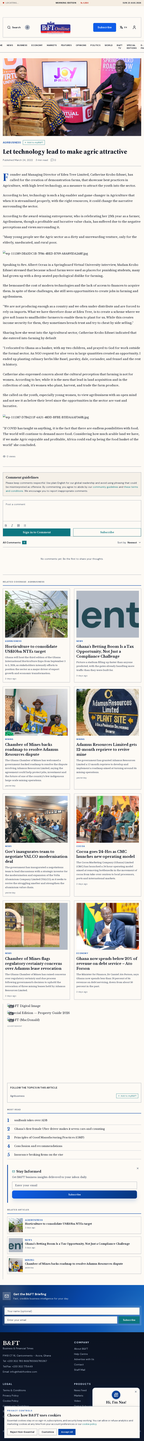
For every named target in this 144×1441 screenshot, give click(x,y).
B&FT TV (119, 46)
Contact (79, 1364)
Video (77, 1400)
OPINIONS (81, 45)
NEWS (10, 45)
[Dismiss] (137, 1168)
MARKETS (52, 45)
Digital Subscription (85, 1406)
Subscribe (105, 27)
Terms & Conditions (14, 1390)
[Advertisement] (74, 1052)
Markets (78, 1395)
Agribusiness (12, 142)
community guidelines (105, 486)
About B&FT (81, 1348)
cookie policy (89, 1424)
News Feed (80, 1390)
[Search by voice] (27, 27)
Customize (48, 1431)
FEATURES (66, 45)
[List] (25, 525)
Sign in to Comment (37, 532)
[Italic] (12, 525)
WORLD (109, 45)
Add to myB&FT (35, 142)
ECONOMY (36, 45)
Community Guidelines (16, 1406)
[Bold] (6, 525)
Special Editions (132, 46)
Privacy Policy (11, 1395)
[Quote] (18, 525)
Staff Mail (79, 1369)
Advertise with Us (84, 1359)
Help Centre (81, 1354)
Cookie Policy (10, 1400)
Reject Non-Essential (22, 1431)
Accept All (67, 1431)
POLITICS (95, 45)
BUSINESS (22, 45)
